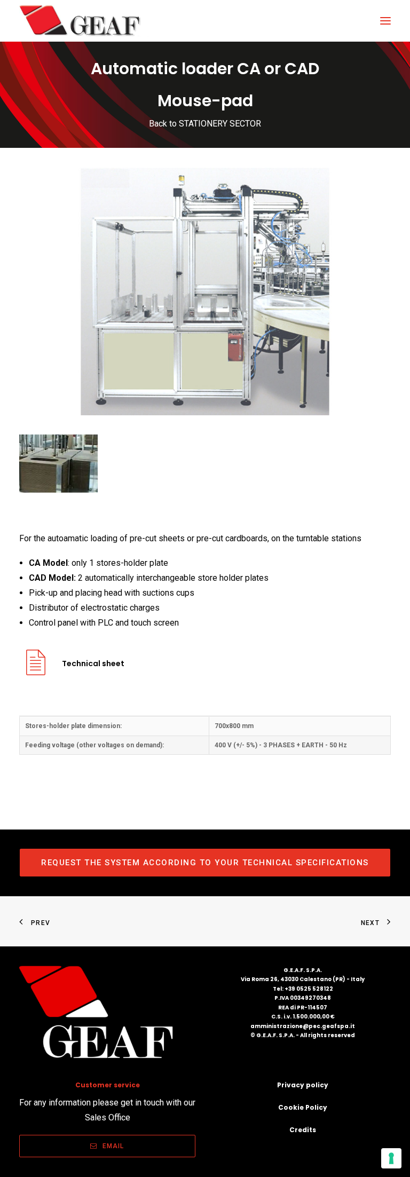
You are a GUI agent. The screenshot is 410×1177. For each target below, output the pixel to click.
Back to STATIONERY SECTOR (205, 124)
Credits (302, 1129)
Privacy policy (302, 1084)
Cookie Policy (302, 1107)
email (113, 1146)
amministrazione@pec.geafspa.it (302, 1026)
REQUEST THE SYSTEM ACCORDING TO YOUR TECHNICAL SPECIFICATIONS (205, 862)
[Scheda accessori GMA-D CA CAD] (35, 671)
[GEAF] (84, 21)
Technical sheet (93, 663)
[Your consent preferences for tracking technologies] (391, 1158)
